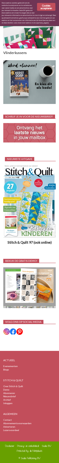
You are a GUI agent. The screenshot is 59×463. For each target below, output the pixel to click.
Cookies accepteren (46, 7)
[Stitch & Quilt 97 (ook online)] (29, 201)
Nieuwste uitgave (19, 158)
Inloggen (7, 403)
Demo (6, 389)
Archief (7, 399)
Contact (7, 419)
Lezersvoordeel (11, 430)
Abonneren (9, 393)
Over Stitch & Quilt (13, 386)
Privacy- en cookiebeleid (28, 446)
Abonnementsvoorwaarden (17, 423)
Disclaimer (9, 446)
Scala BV (46, 446)
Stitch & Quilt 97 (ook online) (30, 242)
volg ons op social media (23, 321)
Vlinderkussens (15, 53)
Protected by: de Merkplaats (29, 451)
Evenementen (10, 366)
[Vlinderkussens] (29, 35)
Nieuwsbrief (9, 396)
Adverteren (9, 426)
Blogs (6, 369)
